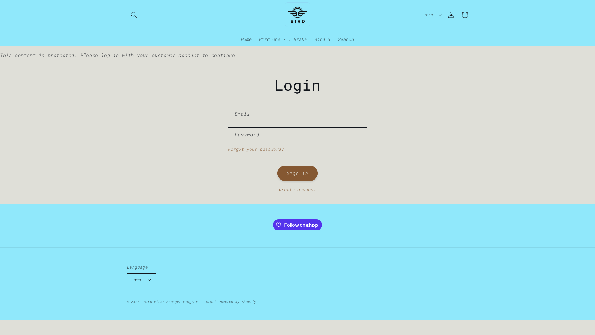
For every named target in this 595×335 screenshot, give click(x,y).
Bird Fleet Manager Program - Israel (180, 301)
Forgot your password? (256, 149)
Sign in (297, 173)
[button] (134, 15)
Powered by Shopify (237, 301)
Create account (297, 189)
